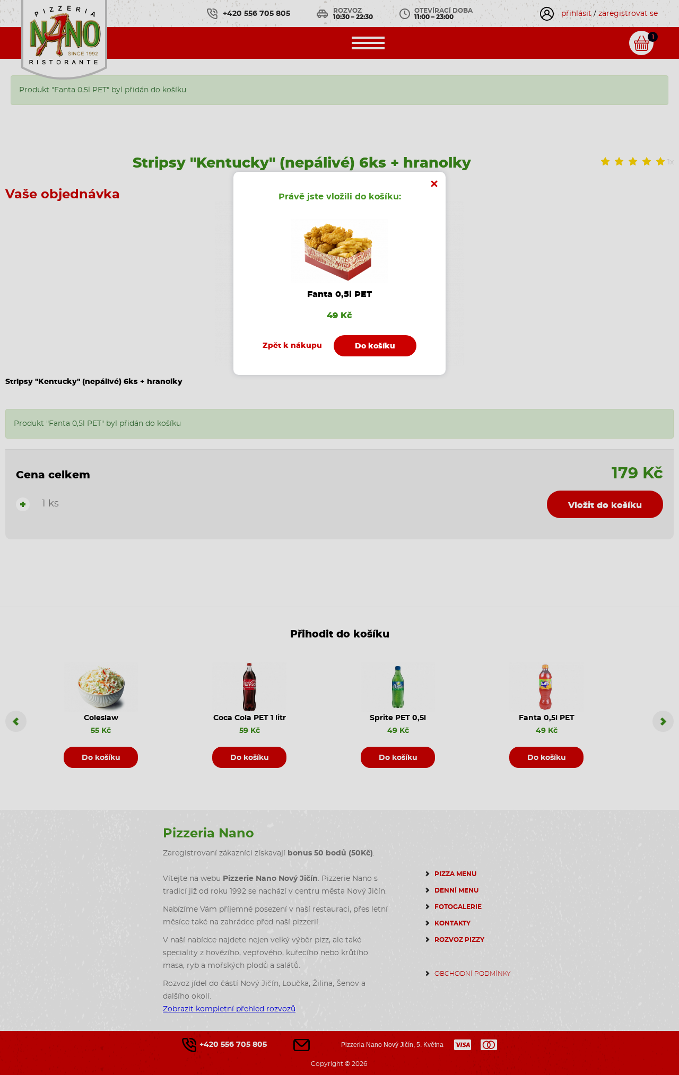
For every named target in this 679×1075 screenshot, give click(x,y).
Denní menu (456, 890)
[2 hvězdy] (619, 162)
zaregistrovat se (628, 14)
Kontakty (452, 923)
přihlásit (576, 14)
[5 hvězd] (660, 162)
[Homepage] (64, 38)
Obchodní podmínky (472, 974)
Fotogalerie (458, 907)
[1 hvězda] (605, 162)
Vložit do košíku (605, 505)
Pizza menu (455, 874)
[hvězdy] (647, 162)
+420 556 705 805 (256, 14)
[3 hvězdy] (633, 162)
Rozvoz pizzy (459, 940)
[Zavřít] (434, 183)
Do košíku (101, 758)
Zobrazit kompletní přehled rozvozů (229, 1009)
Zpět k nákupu (292, 345)
